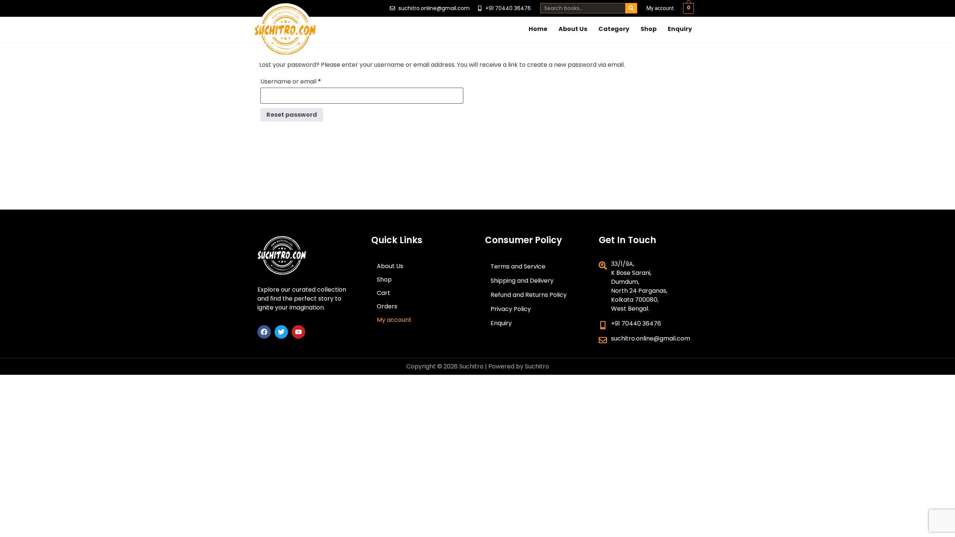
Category (613, 29)
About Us (572, 29)
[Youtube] (298, 332)
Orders (387, 306)
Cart (383, 293)
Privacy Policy (511, 309)
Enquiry (680, 29)
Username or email (303, 81)
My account (660, 8)
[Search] (631, 8)
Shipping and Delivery (522, 280)
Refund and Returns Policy (529, 295)
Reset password (291, 114)
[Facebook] (264, 332)
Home (538, 29)
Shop (649, 29)
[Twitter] (281, 332)
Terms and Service (518, 266)
